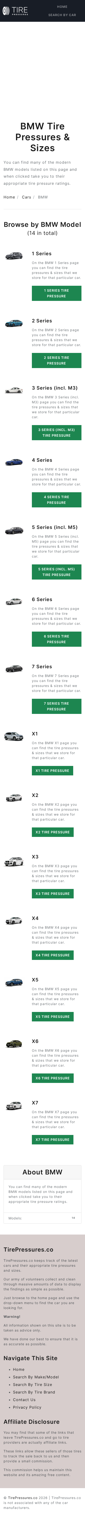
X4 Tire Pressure (53, 955)
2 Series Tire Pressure (56, 360)
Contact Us (24, 1399)
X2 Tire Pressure (53, 832)
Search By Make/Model (36, 1377)
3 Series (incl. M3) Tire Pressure (56, 432)
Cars (26, 197)
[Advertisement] (42, 66)
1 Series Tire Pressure (56, 293)
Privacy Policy (27, 1407)
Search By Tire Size (32, 1384)
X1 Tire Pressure (52, 771)
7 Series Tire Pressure (56, 706)
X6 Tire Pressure (53, 1078)
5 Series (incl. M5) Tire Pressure (56, 572)
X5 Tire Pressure (53, 1017)
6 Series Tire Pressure (56, 639)
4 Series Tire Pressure (56, 500)
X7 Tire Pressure (53, 1140)
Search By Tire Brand (34, 1392)
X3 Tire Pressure (53, 894)
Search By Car (62, 15)
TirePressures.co (23, 1498)
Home (62, 7)
